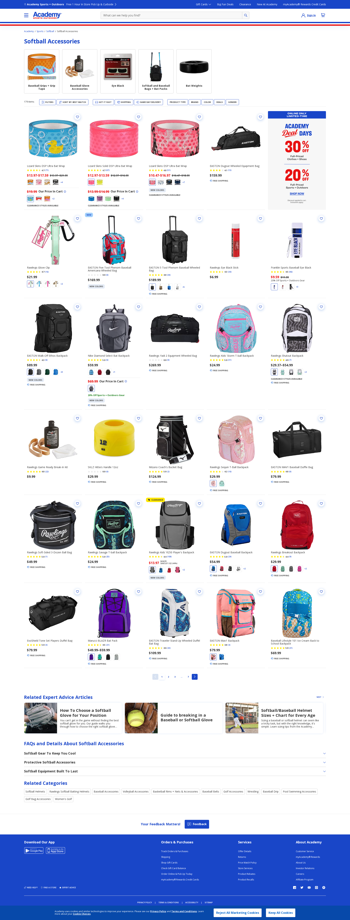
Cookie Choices (82, 914)
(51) (169, 170)
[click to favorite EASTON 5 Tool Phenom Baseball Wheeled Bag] (199, 218)
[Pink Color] (38, 182)
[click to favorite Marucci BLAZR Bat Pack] (138, 592)
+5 (183, 287)
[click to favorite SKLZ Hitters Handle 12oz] (138, 418)
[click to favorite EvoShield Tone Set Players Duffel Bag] (77, 592)
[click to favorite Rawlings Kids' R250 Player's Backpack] (199, 503)
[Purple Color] (99, 198)
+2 (53, 199)
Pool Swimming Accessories (299, 791)
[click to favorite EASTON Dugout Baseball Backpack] (260, 503)
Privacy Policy (158, 911)
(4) (46, 645)
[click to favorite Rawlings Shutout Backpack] (321, 307)
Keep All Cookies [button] (281, 913)
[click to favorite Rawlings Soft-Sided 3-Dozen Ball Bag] (77, 503)
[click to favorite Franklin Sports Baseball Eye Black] (321, 218)
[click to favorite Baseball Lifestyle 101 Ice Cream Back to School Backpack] (321, 592)
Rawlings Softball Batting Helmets (69, 791)
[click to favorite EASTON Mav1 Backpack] (260, 592)
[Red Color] (38, 198)
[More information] (65, 191)
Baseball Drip (271, 791)
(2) (168, 471)
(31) (230, 360)
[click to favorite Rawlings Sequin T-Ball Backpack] (260, 418)
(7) (290, 360)
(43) (169, 648)
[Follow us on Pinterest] (324, 887)
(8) (290, 471)
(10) (230, 471)
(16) (47, 272)
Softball (50, 31)
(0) (107, 275)
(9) (290, 557)
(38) (169, 275)
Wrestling (253, 791)
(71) (47, 170)
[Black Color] (55, 182)
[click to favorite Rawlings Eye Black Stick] (260, 218)
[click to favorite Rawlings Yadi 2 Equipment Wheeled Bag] (199, 307)
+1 (114, 372)
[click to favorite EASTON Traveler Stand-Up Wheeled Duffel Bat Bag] (199, 592)
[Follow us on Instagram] (316, 887)
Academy (29, 31)
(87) (108, 170)
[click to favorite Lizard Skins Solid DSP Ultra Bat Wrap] (138, 117)
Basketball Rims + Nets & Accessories (175, 791)
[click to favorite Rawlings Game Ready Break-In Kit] (77, 418)
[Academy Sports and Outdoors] (47, 15)
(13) (230, 170)
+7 (183, 182)
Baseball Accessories (106, 791)
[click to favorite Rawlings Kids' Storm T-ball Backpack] (260, 307)
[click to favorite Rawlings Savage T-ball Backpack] (138, 503)
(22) (47, 471)
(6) (46, 360)
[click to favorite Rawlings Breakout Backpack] (321, 503)
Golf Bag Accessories (38, 799)
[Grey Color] (108, 198)
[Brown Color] (160, 286)
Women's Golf (63, 799)
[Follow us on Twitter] (302, 887)
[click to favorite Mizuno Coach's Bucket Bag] (199, 418)
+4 (62, 182)
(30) (230, 272)
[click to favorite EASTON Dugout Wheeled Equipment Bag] (260, 117)
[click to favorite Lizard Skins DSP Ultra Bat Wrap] (77, 117)
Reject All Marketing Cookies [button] (237, 913)
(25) (108, 557)
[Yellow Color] (30, 198)
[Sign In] (303, 15)
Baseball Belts (210, 791)
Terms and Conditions (184, 911)
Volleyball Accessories (136, 791)
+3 (297, 287)
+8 (62, 372)
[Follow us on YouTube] (309, 887)
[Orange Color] (213, 656)
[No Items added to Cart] (323, 15)
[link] (155, 677)
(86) (291, 272)
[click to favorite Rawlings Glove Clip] (77, 218)
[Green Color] (30, 283)
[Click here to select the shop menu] (26, 15)
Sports (40, 31)
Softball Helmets (35, 791)
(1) (46, 557)
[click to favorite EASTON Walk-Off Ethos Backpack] (77, 307)
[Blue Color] (30, 182)
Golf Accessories (233, 791)
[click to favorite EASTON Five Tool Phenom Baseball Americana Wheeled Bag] (138, 218)
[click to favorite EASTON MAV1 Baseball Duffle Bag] (321, 418)
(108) (169, 557)
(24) (230, 557)
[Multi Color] (47, 198)
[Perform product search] (245, 15)
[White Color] (47, 182)
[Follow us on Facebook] (294, 887)
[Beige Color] (55, 283)
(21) (108, 645)
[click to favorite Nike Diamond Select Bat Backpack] (138, 307)
